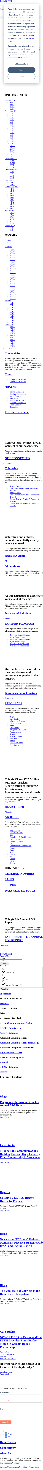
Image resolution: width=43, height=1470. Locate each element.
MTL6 (12, 260)
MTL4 (12, 255)
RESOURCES (13, 703)
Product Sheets (15, 723)
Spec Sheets (14, 738)
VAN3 (12, 331)
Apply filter (4, 989)
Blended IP (14, 398)
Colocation (11, 468)
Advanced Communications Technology (19, 1042)
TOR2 (12, 305)
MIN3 (12, 193)
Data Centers (8, 1442)
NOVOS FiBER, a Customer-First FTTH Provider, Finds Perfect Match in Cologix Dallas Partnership (21, 1342)
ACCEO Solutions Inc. (11, 1028)
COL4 (12, 120)
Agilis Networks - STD (11, 1052)
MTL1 (12, 249)
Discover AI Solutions (18, 613)
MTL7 (12, 262)
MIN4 (12, 195)
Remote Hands (15, 486)
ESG (11, 835)
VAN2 (12, 329)
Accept (21, 70)
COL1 (12, 113)
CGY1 (12, 242)
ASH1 (12, 102)
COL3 (12, 118)
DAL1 (12, 146)
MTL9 (12, 266)
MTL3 (12, 253)
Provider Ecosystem (17, 412)
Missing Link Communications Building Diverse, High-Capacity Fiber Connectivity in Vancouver (20, 1154)
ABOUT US (12, 817)
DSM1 (12, 161)
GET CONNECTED (17, 458)
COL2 (12, 115)
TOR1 (12, 303)
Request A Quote (15, 555)
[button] (21, 958)
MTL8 (12, 264)
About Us (5, 1453)
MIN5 (12, 198)
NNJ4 (12, 217)
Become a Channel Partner (20, 635)
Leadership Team (16, 833)
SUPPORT (11, 884)
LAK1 (12, 182)
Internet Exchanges (17, 392)
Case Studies (14, 719)
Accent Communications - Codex (16, 1023)
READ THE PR (14, 806)
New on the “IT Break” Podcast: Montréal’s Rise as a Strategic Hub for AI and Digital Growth (21, 1242)
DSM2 (12, 163)
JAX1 (12, 172)
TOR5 (12, 312)
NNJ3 (12, 215)
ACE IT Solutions (9, 1033)
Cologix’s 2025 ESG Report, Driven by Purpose (17, 1199)
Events (12, 854)
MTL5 (12, 257)
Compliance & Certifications (20, 837)
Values (12, 848)
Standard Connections (18, 394)
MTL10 (13, 268)
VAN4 (12, 333)
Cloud (8, 374)
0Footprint (5, 993)
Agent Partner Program (18, 637)
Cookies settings (21, 64)
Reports (12, 734)
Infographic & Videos (18, 721)
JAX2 (12, 174)
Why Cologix (15, 831)
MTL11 (12, 270)
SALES (9, 879)
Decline (21, 76)
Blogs (12, 717)
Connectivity (12, 353)
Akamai (4, 1062)
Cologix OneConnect (18, 379)
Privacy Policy (34, 1467)
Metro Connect (15, 396)
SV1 (11, 228)
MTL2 (12, 251)
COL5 (12, 122)
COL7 (12, 124)
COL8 (12, 126)
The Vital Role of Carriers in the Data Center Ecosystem (20, 1292)
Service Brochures (16, 736)
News (12, 852)
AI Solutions (12, 566)
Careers (12, 850)
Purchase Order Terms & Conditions (13, 1467)
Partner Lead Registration (19, 644)
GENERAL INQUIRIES (20, 873)
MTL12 (13, 273)
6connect (4, 1003)
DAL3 (12, 150)
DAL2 (12, 148)
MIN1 (12, 189)
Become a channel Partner (21, 693)
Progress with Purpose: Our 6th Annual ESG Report (19, 1104)
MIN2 (12, 191)
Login (2, 9)
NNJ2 (12, 213)
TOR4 (12, 309)
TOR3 (12, 307)
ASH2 (12, 105)
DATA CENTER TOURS (20, 890)
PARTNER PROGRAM (19, 623)
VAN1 (12, 327)
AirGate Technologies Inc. (12, 1057)
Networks (10, 386)
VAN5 (12, 335)
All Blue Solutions (9, 1067)
